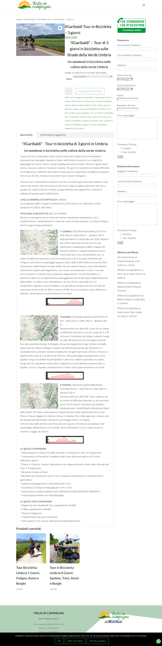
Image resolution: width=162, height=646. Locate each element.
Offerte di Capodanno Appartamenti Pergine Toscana (129, 286)
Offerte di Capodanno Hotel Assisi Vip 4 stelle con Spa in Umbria (129, 312)
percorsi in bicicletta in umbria (92, 109)
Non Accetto (75, 640)
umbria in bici (85, 117)
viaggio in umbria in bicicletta (94, 124)
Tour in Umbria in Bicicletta (101, 113)
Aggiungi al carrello (90, 91)
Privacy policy (97, 640)
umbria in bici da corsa (101, 117)
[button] (60, 28)
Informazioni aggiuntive (53, 134)
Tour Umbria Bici (72, 117)
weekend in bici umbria (74, 128)
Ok (59, 640)
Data (69, 78)
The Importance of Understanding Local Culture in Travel (128, 261)
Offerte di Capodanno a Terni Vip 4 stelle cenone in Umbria (131, 274)
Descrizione (26, 134)
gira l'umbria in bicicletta (101, 101)
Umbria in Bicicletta (73, 121)
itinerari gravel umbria (74, 105)
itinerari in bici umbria (94, 105)
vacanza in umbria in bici (92, 121)
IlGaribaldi (29, 19)
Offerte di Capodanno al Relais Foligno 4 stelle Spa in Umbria (131, 299)
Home (19, 19)
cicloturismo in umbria (81, 101)
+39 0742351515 (53, 628)
